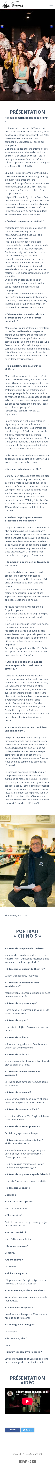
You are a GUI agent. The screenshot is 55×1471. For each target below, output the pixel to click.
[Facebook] (20, 1461)
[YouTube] (34, 1461)
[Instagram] (29, 1461)
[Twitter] (25, 1461)
